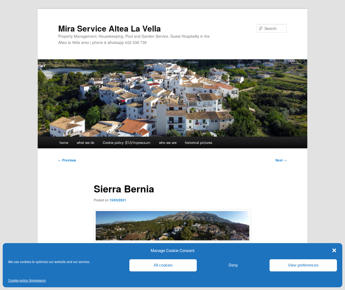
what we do (85, 142)
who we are (168, 142)
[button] (334, 250)
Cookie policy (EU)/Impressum (126, 142)
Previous (67, 160)
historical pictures (198, 142)
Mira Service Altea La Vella (109, 28)
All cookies (163, 265)
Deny (233, 265)
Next (281, 160)
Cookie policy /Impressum (27, 280)
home (64, 142)
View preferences (303, 265)
